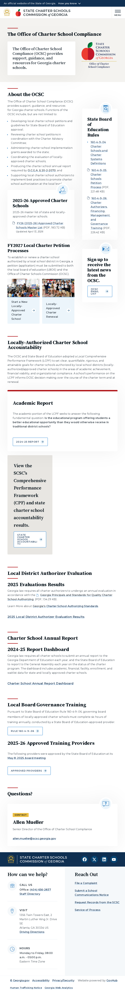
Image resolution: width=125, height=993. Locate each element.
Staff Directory (30, 893)
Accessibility (41, 980)
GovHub (112, 980)
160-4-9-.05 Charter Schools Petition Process (99, 179)
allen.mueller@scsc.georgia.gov (34, 838)
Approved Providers (26, 770)
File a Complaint (86, 883)
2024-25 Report (27, 441)
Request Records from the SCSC (97, 902)
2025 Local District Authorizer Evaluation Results (46, 617)
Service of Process (87, 910)
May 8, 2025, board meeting (26, 758)
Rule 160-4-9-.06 (22, 731)
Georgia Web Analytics (59, 987)
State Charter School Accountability (27, 539)
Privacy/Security (63, 980)
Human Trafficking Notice (26, 987)
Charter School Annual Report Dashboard (40, 683)
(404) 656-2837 (40, 889)
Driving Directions (32, 932)
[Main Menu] (116, 12)
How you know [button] (67, 3)
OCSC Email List (95, 291)
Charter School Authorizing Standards (65, 606)
